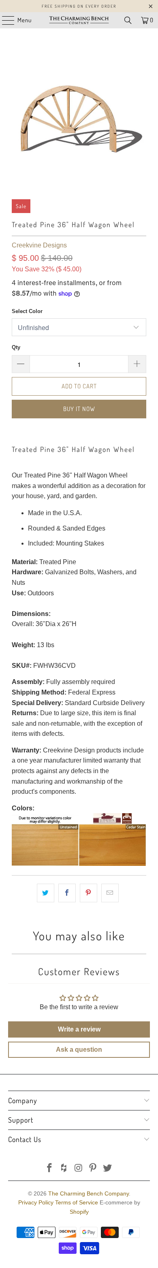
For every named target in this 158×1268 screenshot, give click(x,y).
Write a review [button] (79, 1029)
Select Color (27, 311)
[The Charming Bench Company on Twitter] (108, 1168)
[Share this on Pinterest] (88, 893)
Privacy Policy (35, 1202)
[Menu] (4, 20)
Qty (16, 347)
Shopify (79, 1211)
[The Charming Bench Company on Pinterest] (93, 1168)
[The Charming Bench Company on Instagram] (79, 1168)
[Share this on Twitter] (45, 893)
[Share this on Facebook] (67, 893)
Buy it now (79, 409)
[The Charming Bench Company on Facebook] (50, 1168)
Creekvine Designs (39, 245)
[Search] (128, 20)
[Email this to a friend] (110, 893)
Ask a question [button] (79, 1049)
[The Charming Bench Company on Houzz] (64, 1168)
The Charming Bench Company (88, 1193)
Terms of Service (76, 1202)
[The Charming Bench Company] (79, 20)
